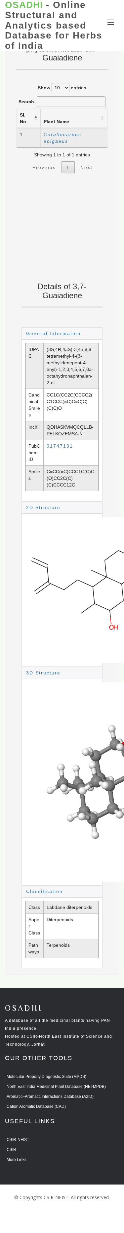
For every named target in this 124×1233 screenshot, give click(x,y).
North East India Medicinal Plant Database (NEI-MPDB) (56, 1086)
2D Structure (43, 507)
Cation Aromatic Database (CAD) (36, 1106)
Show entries (62, 87)
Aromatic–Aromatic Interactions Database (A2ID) (50, 1096)
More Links (16, 1159)
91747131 (60, 446)
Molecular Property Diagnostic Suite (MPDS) (46, 1076)
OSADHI (24, 1009)
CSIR (11, 1149)
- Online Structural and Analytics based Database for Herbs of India (54, 25)
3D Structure (43, 672)
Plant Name (56, 121)
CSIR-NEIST (18, 1139)
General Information (53, 333)
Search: (27, 101)
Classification (44, 891)
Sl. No (23, 118)
